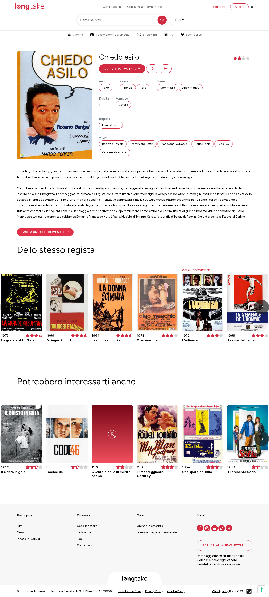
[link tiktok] (222, 527)
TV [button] (171, 34)
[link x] (229, 527)
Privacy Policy (154, 591)
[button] (122, 68)
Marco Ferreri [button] (111, 125)
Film (19, 526)
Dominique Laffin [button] (142, 144)
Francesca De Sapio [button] (174, 144)
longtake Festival (28, 539)
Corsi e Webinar (113, 7)
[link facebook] (200, 527)
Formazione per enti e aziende (157, 532)
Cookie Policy (176, 591)
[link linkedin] (215, 527)
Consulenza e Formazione (144, 7)
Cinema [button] (78, 34)
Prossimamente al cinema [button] (112, 34)
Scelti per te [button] (194, 34)
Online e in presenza (150, 526)
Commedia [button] (167, 88)
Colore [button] (123, 104)
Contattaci (84, 545)
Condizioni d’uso (129, 591)
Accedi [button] (239, 7)
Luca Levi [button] (224, 144)
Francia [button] (128, 88)
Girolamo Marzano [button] (114, 152)
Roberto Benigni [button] (113, 144)
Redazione (84, 532)
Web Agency (220, 591)
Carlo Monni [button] (202, 144)
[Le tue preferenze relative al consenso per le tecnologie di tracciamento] (262, 590)
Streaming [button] (149, 34)
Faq (79, 539)
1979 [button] (105, 88)
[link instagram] (207, 527)
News (20, 532)
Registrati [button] (218, 7)
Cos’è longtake (87, 526)
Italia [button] (143, 88)
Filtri (182, 20)
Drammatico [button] (190, 88)
